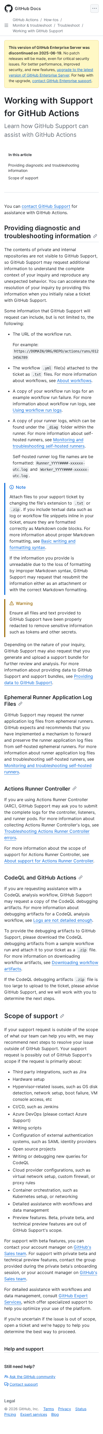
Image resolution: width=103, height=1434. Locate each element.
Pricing (10, 1414)
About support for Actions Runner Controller (48, 860)
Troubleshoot (68, 25)
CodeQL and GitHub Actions (40, 877)
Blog (55, 1414)
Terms (48, 1409)
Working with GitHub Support (38, 31)
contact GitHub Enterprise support (61, 80)
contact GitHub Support (46, 206)
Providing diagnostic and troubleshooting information (47, 232)
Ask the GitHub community (32, 1376)
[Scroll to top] (91, 1422)
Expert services (33, 1414)
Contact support (24, 1384)
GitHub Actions (25, 19)
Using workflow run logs (37, 410)
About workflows (74, 380)
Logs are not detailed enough (62, 920)
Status (80, 1409)
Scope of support (31, 1016)
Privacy (64, 1409)
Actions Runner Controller (37, 789)
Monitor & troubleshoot (32, 25)
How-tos (51, 19)
